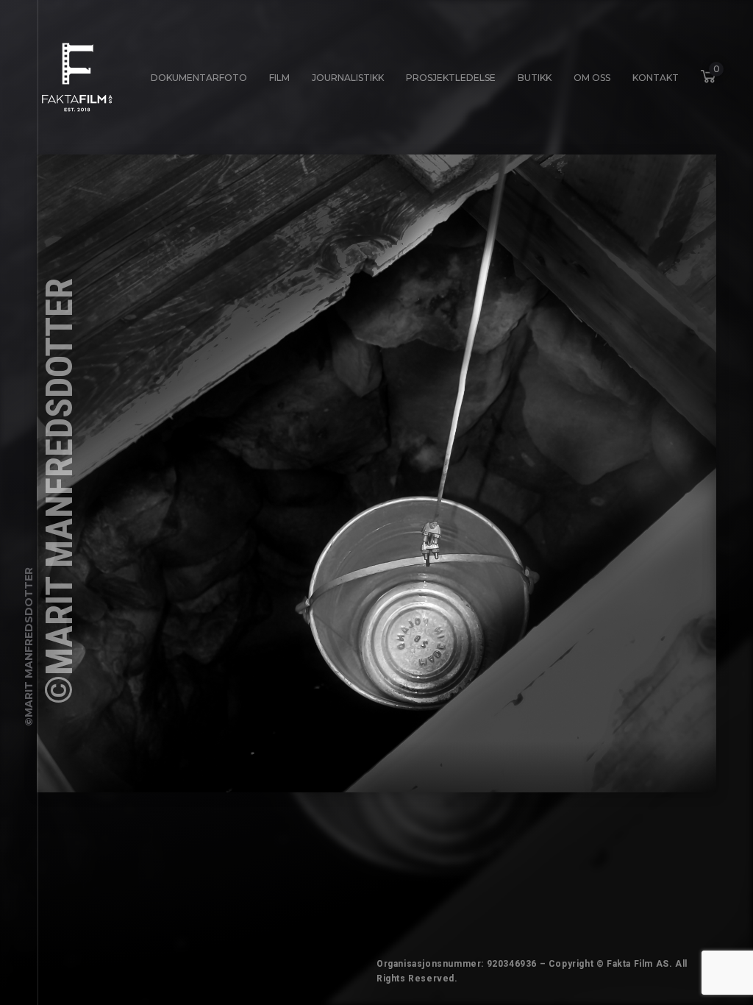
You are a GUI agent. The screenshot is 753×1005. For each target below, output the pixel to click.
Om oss (592, 77)
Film (279, 77)
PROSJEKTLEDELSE (451, 77)
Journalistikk (348, 77)
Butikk (535, 77)
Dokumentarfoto (199, 77)
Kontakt (655, 77)
